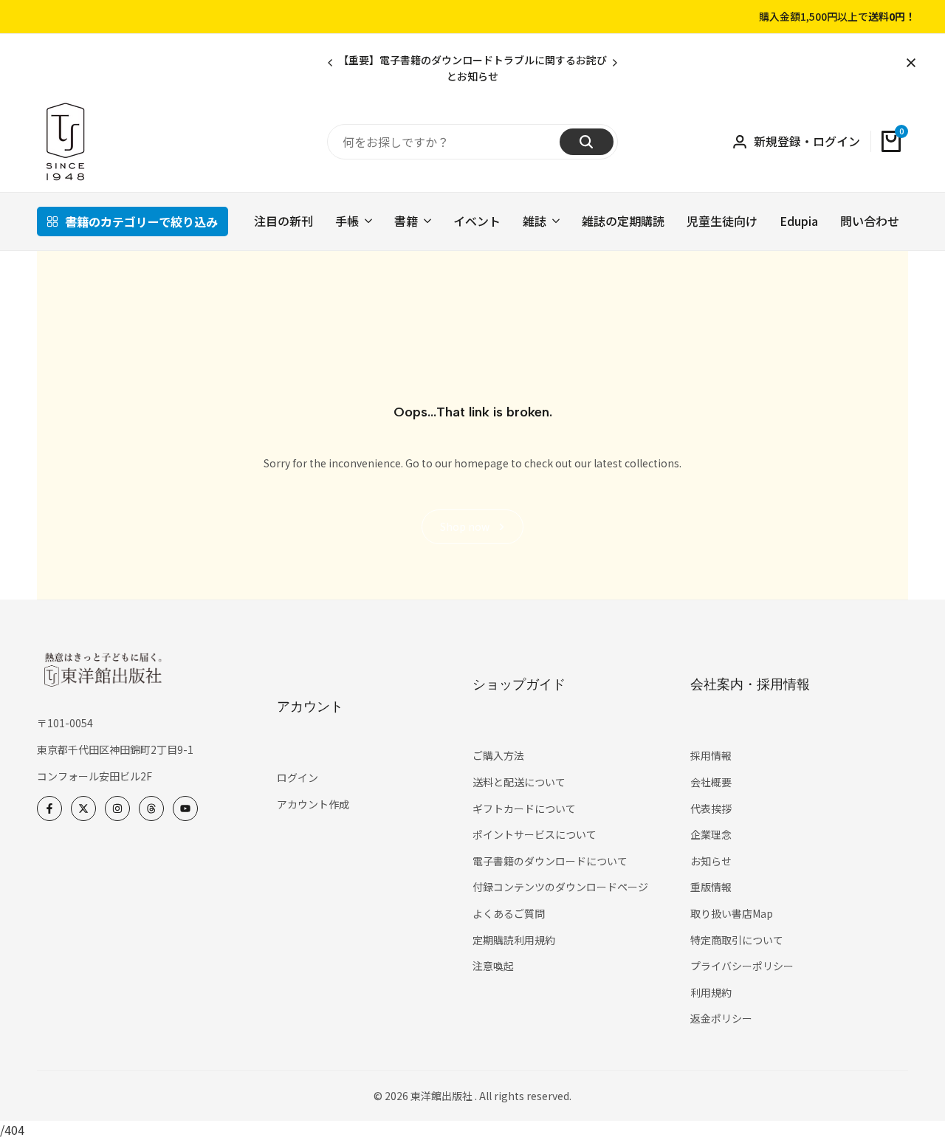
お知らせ (711, 861)
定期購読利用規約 (513, 940)
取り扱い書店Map (731, 913)
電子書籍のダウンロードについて (550, 861)
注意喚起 (493, 965)
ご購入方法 (498, 755)
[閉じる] (908, 62)
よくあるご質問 (508, 913)
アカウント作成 (313, 804)
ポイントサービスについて (534, 834)
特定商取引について (736, 940)
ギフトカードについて (524, 808)
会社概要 (711, 782)
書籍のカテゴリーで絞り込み (141, 221)
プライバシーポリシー (742, 965)
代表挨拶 (711, 808)
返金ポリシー (721, 1018)
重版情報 (711, 886)
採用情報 (711, 755)
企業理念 (711, 834)
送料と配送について (519, 782)
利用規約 (711, 992)
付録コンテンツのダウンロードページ (560, 886)
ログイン (297, 777)
